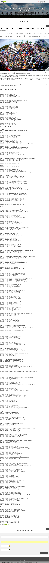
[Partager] (45, 2)
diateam (26, 560)
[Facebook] (43, 2)
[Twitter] (41, 2)
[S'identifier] (38, 1)
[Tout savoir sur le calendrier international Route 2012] (24, 55)
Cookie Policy (34, 562)
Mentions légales (17, 560)
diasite (33, 560)
